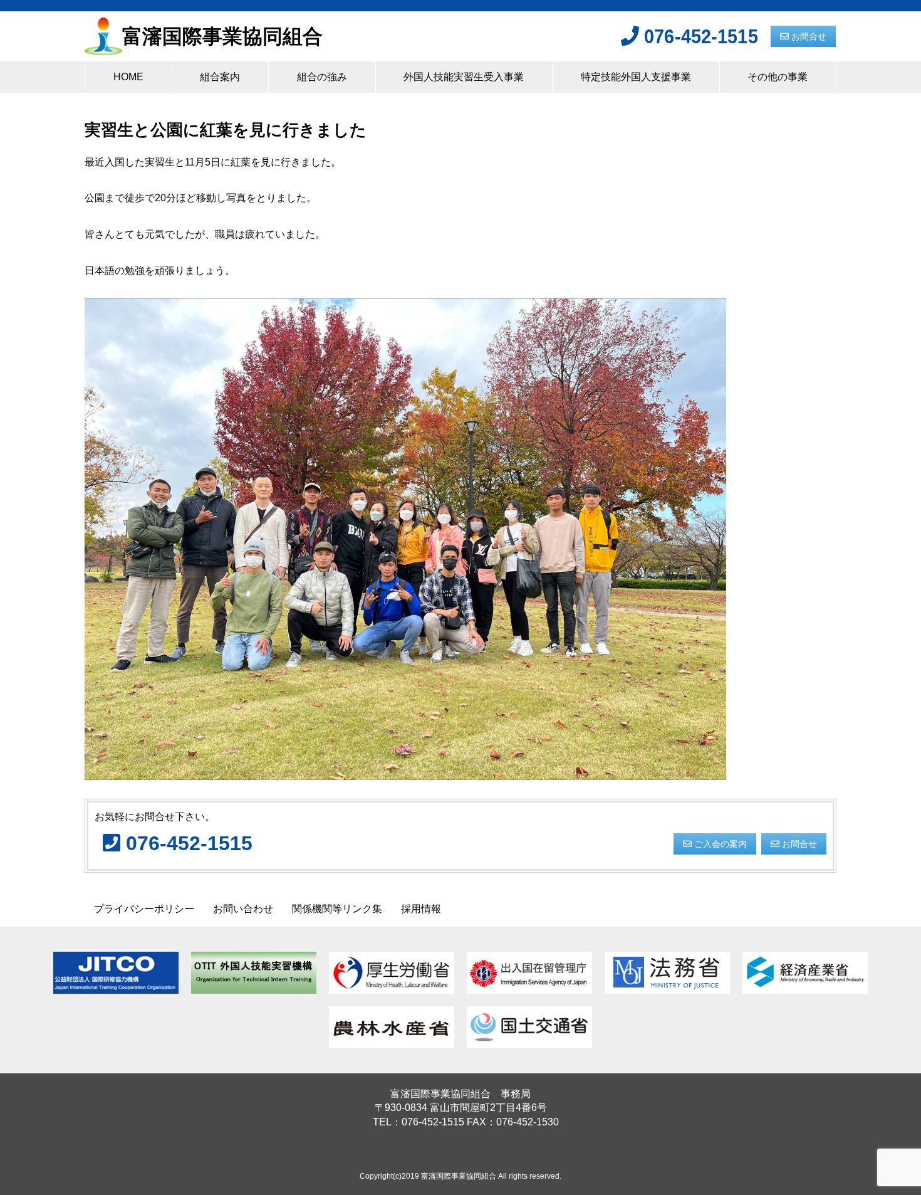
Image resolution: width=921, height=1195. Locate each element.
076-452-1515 (698, 36)
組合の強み (322, 76)
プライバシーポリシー (144, 909)
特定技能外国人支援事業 (636, 76)
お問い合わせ (243, 909)
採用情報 (421, 909)
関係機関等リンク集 (337, 909)
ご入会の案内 (719, 844)
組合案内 (220, 76)
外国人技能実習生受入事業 (463, 76)
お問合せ (807, 36)
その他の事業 (777, 76)
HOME (128, 76)
